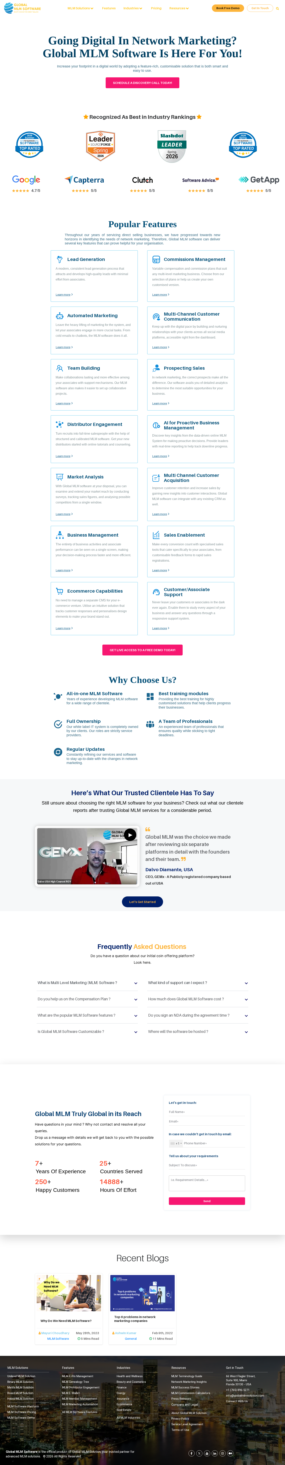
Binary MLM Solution (20, 1382)
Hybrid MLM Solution (20, 1398)
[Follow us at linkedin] (214, 1453)
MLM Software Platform (23, 1406)
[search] (277, 8)
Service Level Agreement (187, 1424)
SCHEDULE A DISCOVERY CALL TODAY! (142, 83)
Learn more (63, 294)
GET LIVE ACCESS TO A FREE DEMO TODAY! (142, 650)
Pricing (156, 8)
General (131, 1339)
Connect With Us (237, 1401)
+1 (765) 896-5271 (238, 1390)
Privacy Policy (180, 1418)
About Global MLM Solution (188, 1413)
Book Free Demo (228, 8)
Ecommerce (124, 1404)
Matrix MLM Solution (20, 1387)
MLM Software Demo (21, 1417)
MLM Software (58, 1339)
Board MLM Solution (20, 1393)
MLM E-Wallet (71, 1393)
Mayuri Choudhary (55, 1333)
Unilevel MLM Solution (21, 1376)
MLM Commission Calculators (190, 1393)
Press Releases (181, 1398)
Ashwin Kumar (125, 1333)
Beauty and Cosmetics (131, 1382)
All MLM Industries (128, 1417)
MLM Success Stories (185, 1387)
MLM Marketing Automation (80, 1404)
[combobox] (176, 1143)
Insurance (123, 1398)
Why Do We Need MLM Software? (66, 1321)
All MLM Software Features (79, 1412)
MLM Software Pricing (21, 1412)
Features (109, 8)
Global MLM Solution (86, 1452)
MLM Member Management (79, 1398)
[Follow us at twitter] (199, 1453)
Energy (121, 1393)
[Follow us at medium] (230, 1453)
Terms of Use (180, 1430)
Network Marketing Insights (189, 1382)
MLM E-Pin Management (77, 1376)
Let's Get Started (142, 902)
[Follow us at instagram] (222, 1453)
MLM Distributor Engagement (80, 1387)
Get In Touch (260, 8)
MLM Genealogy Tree (75, 1382)
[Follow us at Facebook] (191, 1453)
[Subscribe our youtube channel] (207, 1453)
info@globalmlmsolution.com (245, 1395)
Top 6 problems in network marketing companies (134, 1319)
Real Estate (124, 1410)
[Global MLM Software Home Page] (22, 8)
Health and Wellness (130, 1376)
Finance (122, 1387)
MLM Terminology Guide (186, 1376)
